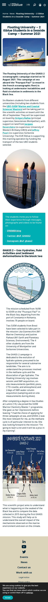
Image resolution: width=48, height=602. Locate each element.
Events (24, 557)
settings (29, 593)
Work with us (24, 572)
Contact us (24, 567)
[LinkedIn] (24, 541)
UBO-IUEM (12, 106)
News (12, 13)
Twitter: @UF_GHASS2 (18, 235)
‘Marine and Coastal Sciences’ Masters (21, 108)
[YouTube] (24, 546)
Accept (7, 598)
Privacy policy (24, 582)
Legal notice (24, 577)
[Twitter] (24, 551)
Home (5, 13)
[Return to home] (16, 4)
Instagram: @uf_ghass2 (19, 240)
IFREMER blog (14, 230)
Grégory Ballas (23, 118)
